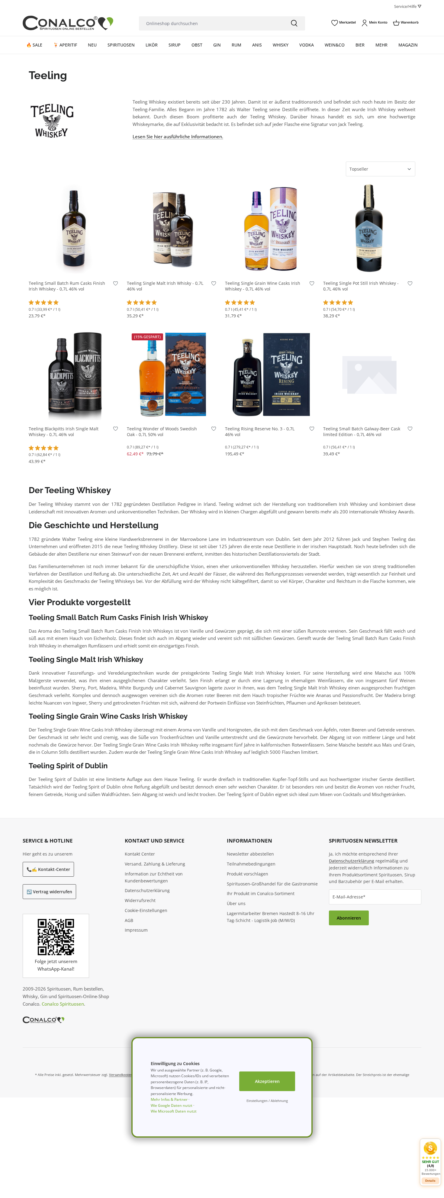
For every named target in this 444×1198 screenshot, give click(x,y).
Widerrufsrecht (140, 900)
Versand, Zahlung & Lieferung (155, 864)
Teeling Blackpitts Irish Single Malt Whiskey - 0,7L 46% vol (63, 431)
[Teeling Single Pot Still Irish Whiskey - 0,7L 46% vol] (369, 228)
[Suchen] (294, 23)
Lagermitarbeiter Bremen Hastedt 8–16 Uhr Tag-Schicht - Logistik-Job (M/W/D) (270, 917)
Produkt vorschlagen (247, 874)
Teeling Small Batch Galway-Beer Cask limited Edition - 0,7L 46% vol (361, 431)
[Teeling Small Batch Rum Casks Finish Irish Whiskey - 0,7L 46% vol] (75, 228)
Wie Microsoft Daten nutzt (174, 1111)
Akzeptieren (267, 1081)
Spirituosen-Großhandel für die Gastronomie (272, 884)
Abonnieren (349, 918)
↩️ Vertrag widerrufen (49, 891)
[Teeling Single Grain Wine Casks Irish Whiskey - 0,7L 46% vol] (271, 228)
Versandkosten (121, 1074)
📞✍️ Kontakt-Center (48, 869)
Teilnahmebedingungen (251, 864)
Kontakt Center (140, 854)
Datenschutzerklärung (147, 890)
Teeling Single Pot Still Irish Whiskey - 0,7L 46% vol (361, 286)
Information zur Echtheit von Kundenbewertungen (154, 877)
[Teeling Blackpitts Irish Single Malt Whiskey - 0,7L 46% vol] (75, 374)
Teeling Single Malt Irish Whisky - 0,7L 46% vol (165, 286)
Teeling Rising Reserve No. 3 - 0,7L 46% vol (259, 431)
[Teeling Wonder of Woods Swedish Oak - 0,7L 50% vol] (173, 374)
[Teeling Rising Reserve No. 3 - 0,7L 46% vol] (271, 374)
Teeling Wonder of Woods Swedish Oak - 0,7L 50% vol (162, 431)
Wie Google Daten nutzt (171, 1105)
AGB (129, 920)
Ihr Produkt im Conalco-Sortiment (260, 893)
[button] (430, 1158)
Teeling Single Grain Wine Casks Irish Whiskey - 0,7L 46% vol (262, 286)
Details (430, 1180)
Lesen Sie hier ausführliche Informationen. (178, 136)
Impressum (136, 930)
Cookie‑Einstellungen (146, 910)
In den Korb (75, 265)
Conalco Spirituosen (63, 1004)
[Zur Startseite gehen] (68, 23)
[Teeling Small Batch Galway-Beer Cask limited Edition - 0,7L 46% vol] (369, 374)
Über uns (236, 903)
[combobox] (211, 23)
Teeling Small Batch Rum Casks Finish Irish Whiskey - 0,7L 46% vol (67, 286)
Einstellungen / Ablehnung (267, 1100)
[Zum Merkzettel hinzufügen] (115, 284)
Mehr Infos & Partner (169, 1099)
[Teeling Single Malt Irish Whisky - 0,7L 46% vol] (173, 228)
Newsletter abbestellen (250, 854)
